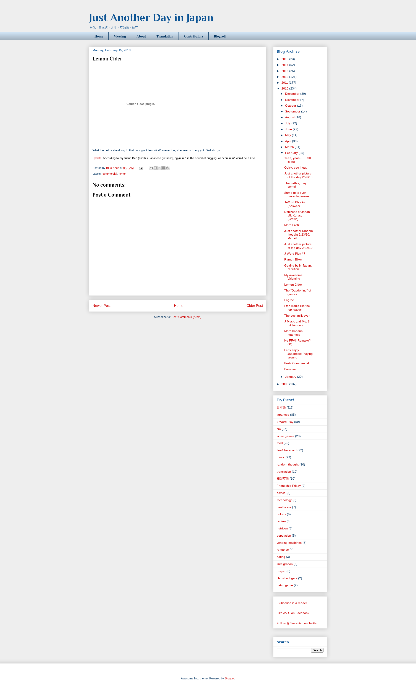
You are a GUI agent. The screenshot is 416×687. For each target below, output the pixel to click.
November (292, 99)
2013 (285, 71)
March (290, 147)
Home (98, 36)
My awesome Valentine (293, 276)
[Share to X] (159, 168)
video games (285, 436)
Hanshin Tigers (287, 578)
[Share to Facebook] (163, 168)
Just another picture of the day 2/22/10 (298, 245)
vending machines (289, 542)
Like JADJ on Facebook (293, 613)
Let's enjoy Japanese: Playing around (298, 353)
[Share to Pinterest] (168, 168)
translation (284, 471)
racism (281, 521)
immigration (285, 564)
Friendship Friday (289, 485)
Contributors (193, 36)
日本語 (281, 407)
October (291, 105)
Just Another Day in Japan (151, 17)
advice (281, 493)
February (292, 153)
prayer (281, 571)
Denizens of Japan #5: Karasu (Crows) (297, 215)
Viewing (120, 36)
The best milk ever (297, 315)
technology (284, 500)
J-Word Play (285, 421)
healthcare (284, 507)
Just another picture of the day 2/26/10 (298, 175)
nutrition (282, 528)
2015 (285, 59)
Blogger (229, 678)
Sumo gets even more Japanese (296, 194)
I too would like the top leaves (297, 307)
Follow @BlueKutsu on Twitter (297, 623)
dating (281, 556)
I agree (289, 300)
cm (279, 429)
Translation (164, 36)
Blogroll (220, 36)
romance (283, 549)
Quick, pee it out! (295, 167)
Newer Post (101, 306)
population (284, 535)
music (281, 457)
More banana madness (293, 332)
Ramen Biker (293, 259)
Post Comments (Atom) (186, 317)
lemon (122, 173)
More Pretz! (292, 225)
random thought (288, 464)
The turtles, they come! (295, 185)
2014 (285, 65)
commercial (109, 173)
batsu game (285, 585)
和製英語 (283, 478)
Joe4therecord (287, 450)
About (141, 36)
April (288, 141)
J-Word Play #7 (294, 253)
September (293, 111)
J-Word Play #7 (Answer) (294, 204)
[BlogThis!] (155, 168)
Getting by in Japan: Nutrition (298, 267)
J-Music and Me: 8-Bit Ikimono (297, 323)
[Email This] (151, 168)
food (280, 443)
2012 (285, 76)
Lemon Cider (293, 284)
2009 (285, 384)
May (288, 135)
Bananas (290, 369)
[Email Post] (140, 167)
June (289, 129)
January (291, 376)
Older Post (255, 306)
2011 (285, 82)
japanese (283, 414)
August (290, 117)
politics (281, 514)
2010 (285, 88)
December (292, 93)
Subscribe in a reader (292, 603)
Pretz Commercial (296, 363)
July (288, 123)
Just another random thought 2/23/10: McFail (298, 234)
